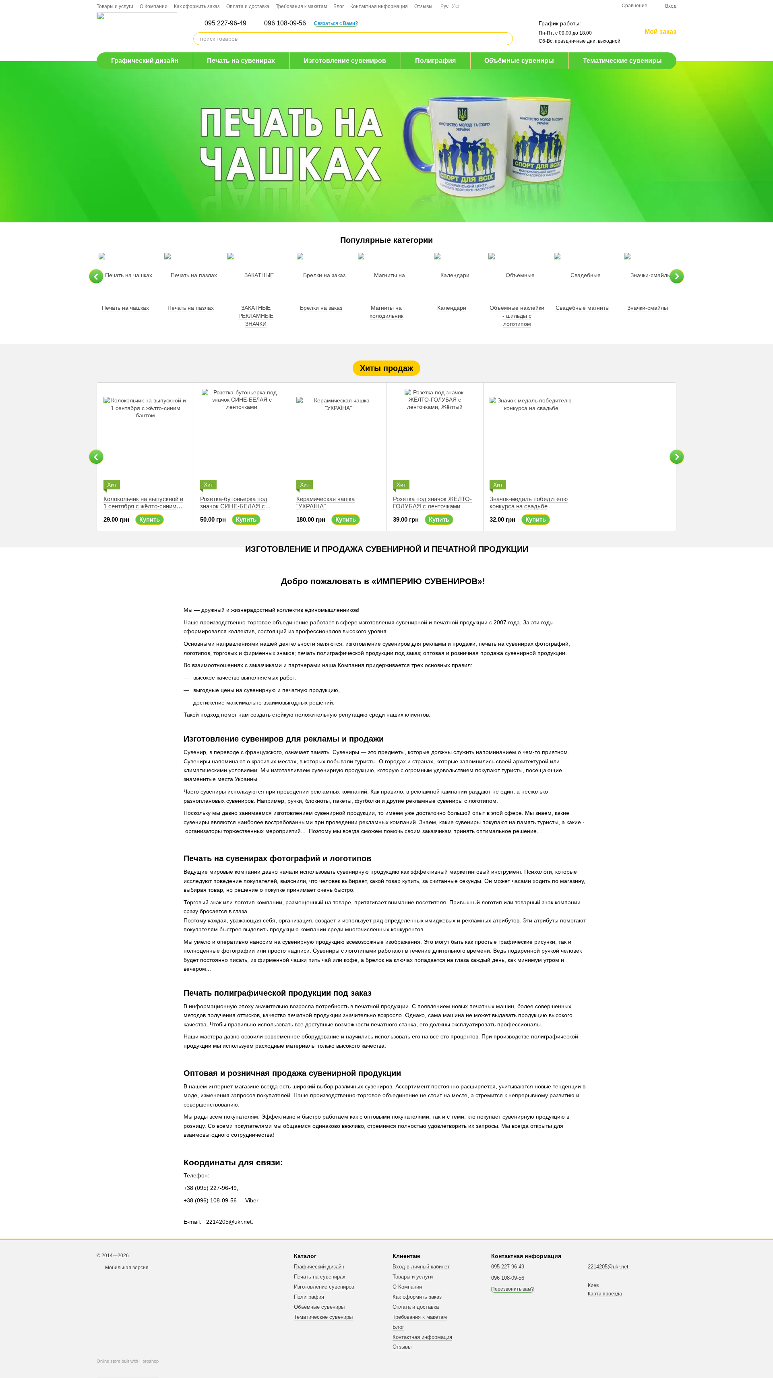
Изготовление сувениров (345, 60)
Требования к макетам (301, 6)
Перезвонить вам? (512, 1289)
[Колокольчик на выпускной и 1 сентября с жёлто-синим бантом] (145, 439)
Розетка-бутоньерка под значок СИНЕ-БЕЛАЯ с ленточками (233, 506)
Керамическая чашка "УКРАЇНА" (325, 502)
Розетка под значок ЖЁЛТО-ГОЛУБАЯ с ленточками (432, 502)
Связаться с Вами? (336, 23)
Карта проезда (605, 1294)
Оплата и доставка (247, 6)
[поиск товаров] (506, 38)
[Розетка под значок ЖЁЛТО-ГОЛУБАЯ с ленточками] (435, 439)
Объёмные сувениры (519, 60)
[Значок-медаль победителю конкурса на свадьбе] (532, 439)
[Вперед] (677, 276)
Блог (338, 6)
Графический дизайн (144, 60)
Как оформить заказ (197, 6)
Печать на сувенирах (241, 60)
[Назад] (96, 276)
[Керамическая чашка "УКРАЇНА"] (338, 439)
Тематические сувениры (622, 60)
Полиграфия (435, 60)
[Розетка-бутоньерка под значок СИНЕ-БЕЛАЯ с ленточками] (242, 439)
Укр (455, 6)
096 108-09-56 (285, 23)
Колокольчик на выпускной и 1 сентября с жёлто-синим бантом (143, 506)
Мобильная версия (126, 1267)
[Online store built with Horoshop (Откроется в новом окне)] (128, 1368)
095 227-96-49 (225, 23)
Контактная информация (379, 6)
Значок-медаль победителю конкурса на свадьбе (529, 502)
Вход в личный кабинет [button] (421, 1267)
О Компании (153, 6)
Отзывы (423, 6)
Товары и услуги (115, 6)
